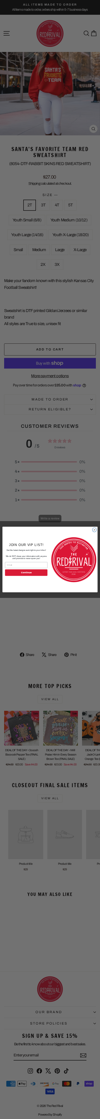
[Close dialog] (94, 530)
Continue (26, 572)
